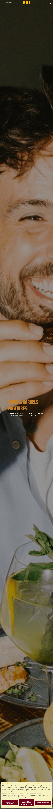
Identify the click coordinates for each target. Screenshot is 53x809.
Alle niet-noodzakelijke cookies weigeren (26, 803)
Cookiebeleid (9, 793)
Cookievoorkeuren (43, 803)
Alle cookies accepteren (10, 802)
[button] (50, 3)
